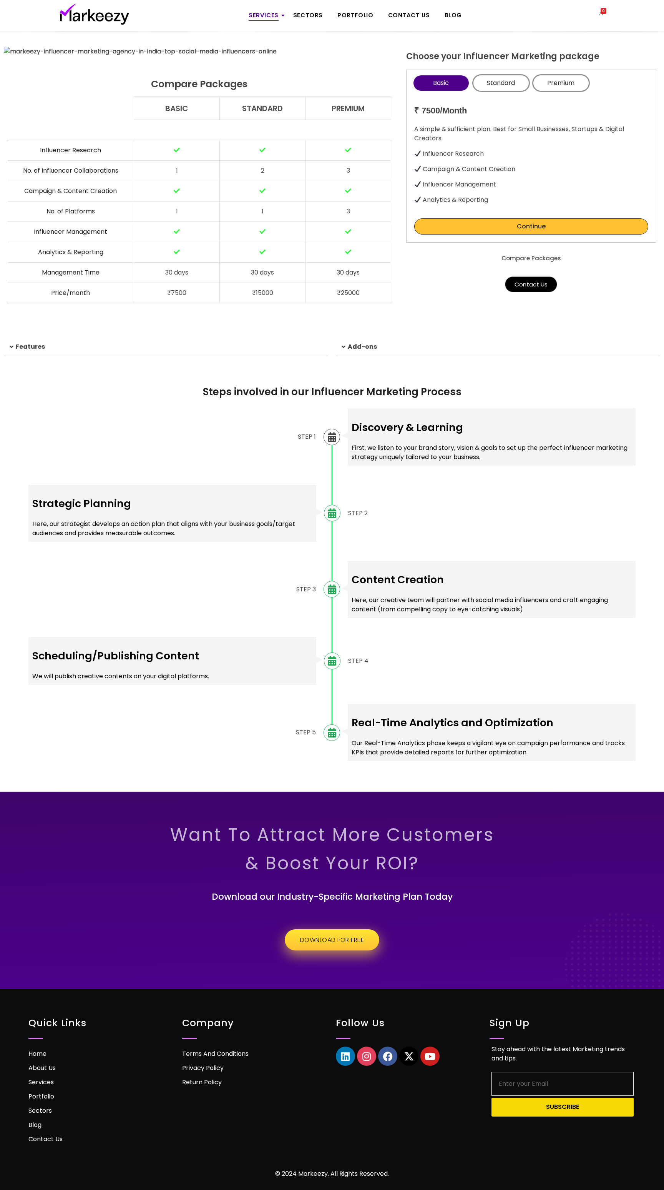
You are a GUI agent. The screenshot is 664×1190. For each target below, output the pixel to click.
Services (264, 15)
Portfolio (355, 15)
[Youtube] (430, 1056)
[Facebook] (387, 1056)
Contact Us (409, 15)
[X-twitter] (408, 1056)
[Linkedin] (345, 1056)
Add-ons (362, 346)
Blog (453, 15)
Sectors (308, 15)
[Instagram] (366, 1056)
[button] (166, 347)
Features (30, 346)
